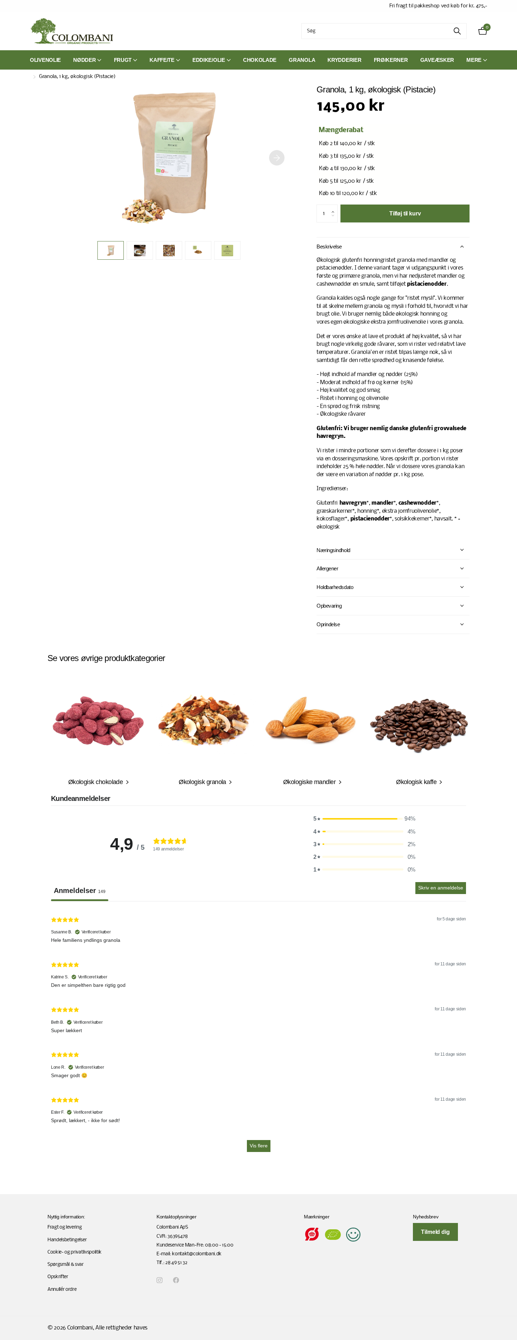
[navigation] (110, 250)
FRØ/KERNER (391, 60)
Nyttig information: (66, 1216)
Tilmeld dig (435, 1232)
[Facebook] (176, 1280)
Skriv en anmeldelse (440, 888)
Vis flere (259, 1145)
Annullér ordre (62, 1289)
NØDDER (84, 60)
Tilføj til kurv (405, 213)
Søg (457, 31)
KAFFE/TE (161, 60)
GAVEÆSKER (437, 60)
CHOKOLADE (259, 60)
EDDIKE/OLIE (208, 60)
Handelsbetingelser (67, 1240)
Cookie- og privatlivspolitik (74, 1252)
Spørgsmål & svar (65, 1264)
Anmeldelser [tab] (80, 890)
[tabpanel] (258, 1033)
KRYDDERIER (344, 60)
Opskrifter (57, 1277)
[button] (276, 158)
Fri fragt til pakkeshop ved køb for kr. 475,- (438, 6)
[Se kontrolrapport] (353, 1235)
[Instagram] (159, 1280)
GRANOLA (302, 60)
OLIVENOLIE (45, 60)
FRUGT (123, 60)
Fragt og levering (64, 1227)
